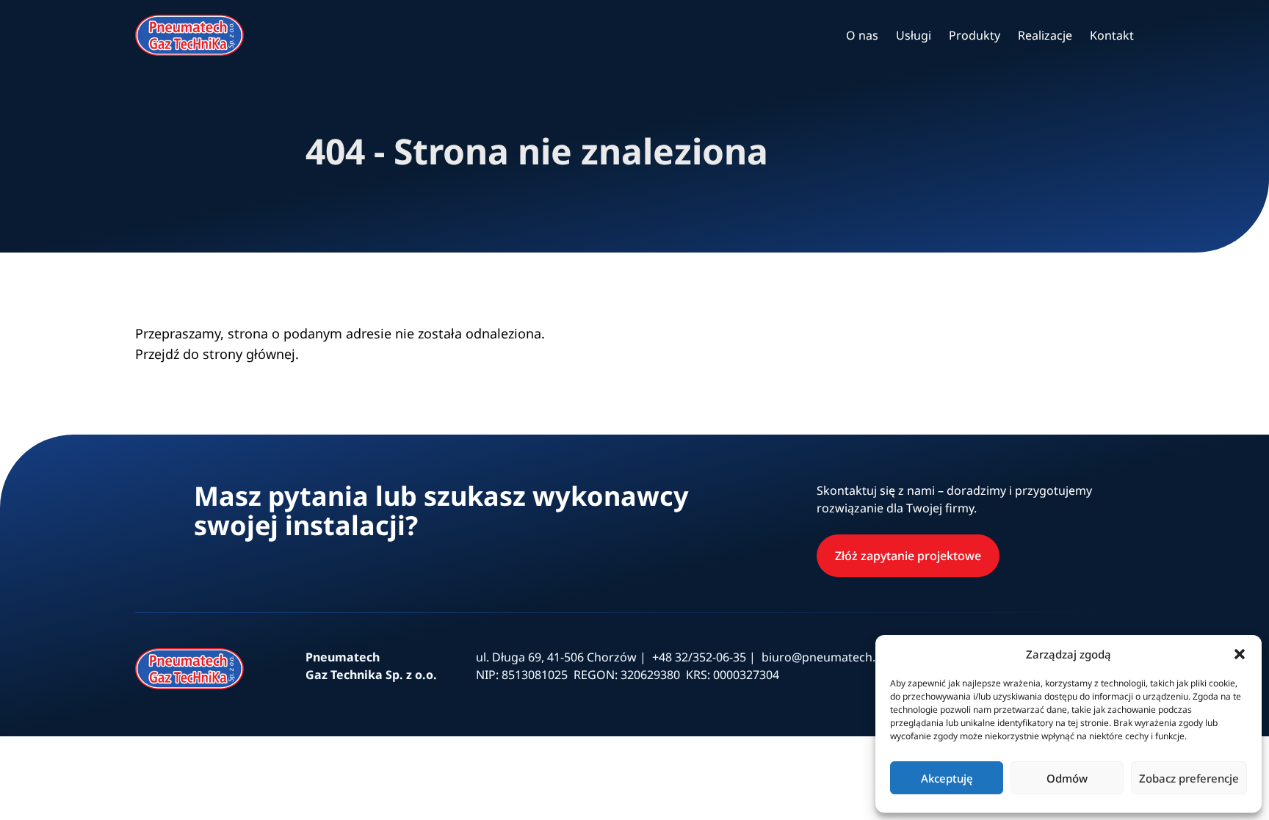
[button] (1239, 654)
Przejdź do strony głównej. (217, 354)
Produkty (974, 35)
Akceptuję (947, 778)
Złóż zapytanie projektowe (908, 556)
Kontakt (1112, 35)
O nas (862, 35)
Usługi (913, 35)
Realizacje (1045, 35)
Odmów (1067, 778)
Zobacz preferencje (1189, 778)
